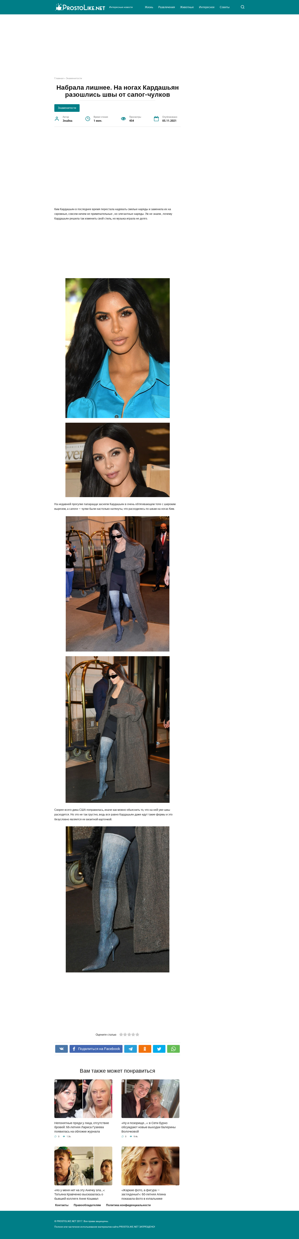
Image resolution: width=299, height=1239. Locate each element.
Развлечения (166, 7)
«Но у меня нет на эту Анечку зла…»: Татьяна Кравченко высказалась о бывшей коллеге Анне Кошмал (79, 1194)
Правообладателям (87, 1205)
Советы (225, 7)
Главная (59, 78)
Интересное (207, 7)
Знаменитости (74, 78)
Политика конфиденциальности (128, 1205)
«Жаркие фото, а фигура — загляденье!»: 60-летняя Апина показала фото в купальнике (143, 1194)
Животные (187, 7)
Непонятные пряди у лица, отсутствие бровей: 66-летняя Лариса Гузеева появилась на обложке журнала (81, 1127)
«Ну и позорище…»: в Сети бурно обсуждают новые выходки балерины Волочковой (148, 1127)
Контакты (62, 1205)
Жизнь (149, 7)
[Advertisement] (149, 48)
